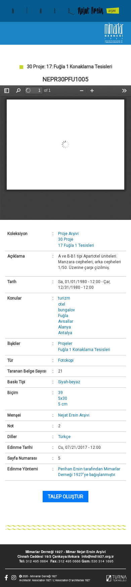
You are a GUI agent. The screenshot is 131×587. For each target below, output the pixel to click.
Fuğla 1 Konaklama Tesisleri (84, 349)
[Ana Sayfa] (65, 11)
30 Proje (65, 239)
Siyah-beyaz (69, 382)
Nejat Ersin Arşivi (73, 415)
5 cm (63, 404)
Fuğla (63, 315)
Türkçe (64, 436)
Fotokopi (66, 360)
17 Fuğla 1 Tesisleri (76, 245)
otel (61, 304)
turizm (64, 298)
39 (60, 392)
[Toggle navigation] (11, 33)
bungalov (66, 310)
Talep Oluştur (65, 496)
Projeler (65, 343)
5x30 (62, 398)
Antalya (65, 332)
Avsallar (65, 321)
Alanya (64, 327)
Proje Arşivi (68, 233)
